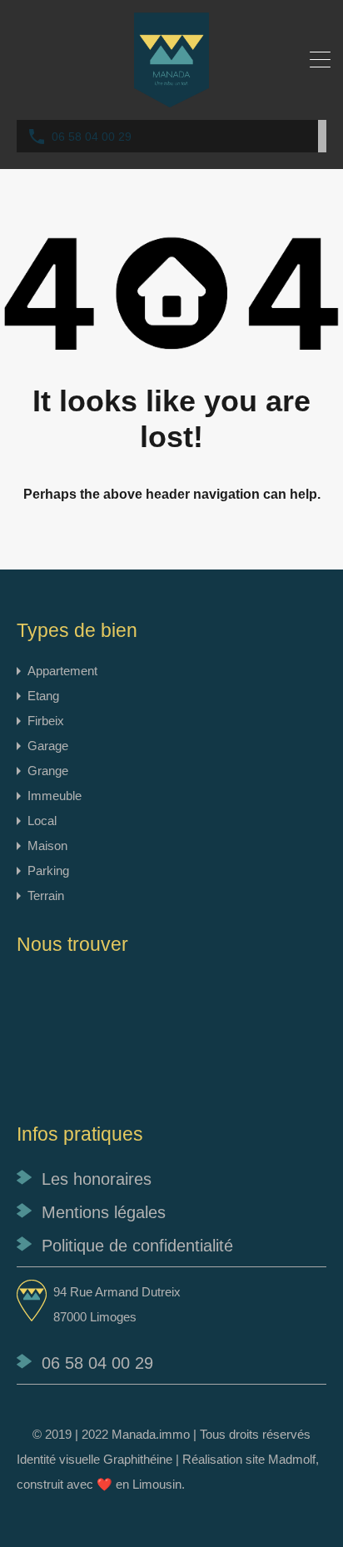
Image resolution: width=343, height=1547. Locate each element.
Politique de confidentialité (137, 1245)
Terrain (45, 895)
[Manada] (171, 99)
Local (42, 820)
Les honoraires (97, 1179)
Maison (47, 845)
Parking (48, 870)
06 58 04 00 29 (92, 136)
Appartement (62, 671)
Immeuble (54, 795)
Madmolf (292, 1459)
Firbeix (45, 721)
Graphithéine (137, 1459)
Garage (47, 746)
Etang (43, 696)
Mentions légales (104, 1212)
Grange (47, 771)
